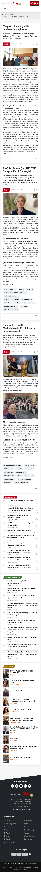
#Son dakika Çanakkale (10, 306)
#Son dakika (24, 306)
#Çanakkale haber (27, 299)
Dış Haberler (28, 839)
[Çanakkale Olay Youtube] (20, 786)
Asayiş (8, 833)
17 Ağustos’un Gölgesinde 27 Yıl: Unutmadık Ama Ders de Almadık (21, 720)
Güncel (8, 821)
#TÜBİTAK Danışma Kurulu (11, 299)
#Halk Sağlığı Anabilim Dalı (11, 296)
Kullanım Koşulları (25, 867)
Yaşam (8, 836)
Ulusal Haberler (29, 836)
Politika (8, 827)
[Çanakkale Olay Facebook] (16, 786)
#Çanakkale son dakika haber (12, 303)
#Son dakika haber (29, 303)
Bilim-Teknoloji (29, 830)
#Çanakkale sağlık (21, 472)
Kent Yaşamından (11, 824)
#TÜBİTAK (30, 289)
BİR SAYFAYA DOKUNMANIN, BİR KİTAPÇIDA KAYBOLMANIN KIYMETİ (22, 701)
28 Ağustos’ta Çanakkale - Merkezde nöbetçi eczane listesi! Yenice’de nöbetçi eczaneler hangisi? (22, 630)
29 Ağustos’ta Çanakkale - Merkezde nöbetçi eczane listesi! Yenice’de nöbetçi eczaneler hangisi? (22, 605)
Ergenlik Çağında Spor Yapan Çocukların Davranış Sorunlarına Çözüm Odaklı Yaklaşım (24, 729)
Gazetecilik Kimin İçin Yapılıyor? (21, 758)
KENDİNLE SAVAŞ (16, 692)
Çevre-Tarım (10, 842)
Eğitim (26, 824)
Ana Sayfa (5, 14)
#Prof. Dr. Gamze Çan (10, 289)
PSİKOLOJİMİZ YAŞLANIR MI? (20, 710)
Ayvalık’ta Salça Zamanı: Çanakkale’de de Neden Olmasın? (23, 748)
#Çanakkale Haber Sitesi (11, 310)
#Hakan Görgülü (8, 469)
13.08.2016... (14, 739)
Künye (5, 867)
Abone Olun (17, 869)
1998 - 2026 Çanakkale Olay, (15, 864)
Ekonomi (27, 827)
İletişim (25, 869)
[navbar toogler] (5, 8)
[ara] (30, 854)
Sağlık (11, 14)
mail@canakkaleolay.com (23, 809)
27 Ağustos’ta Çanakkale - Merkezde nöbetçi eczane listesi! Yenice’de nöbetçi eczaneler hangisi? (22, 654)
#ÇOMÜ (21, 289)
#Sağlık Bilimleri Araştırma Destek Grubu (15, 292)
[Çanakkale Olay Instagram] (25, 786)
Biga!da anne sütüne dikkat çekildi (19, 530)
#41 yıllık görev (30, 469)
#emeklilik (19, 469)
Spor (7, 830)
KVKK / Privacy (13, 867)
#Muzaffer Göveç (29, 465)
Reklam (35, 867)
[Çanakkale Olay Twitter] (12, 786)
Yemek (26, 833)
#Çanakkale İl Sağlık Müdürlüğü (12, 465)
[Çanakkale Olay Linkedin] (29, 786)
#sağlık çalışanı (8, 472)
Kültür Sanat (28, 821)
